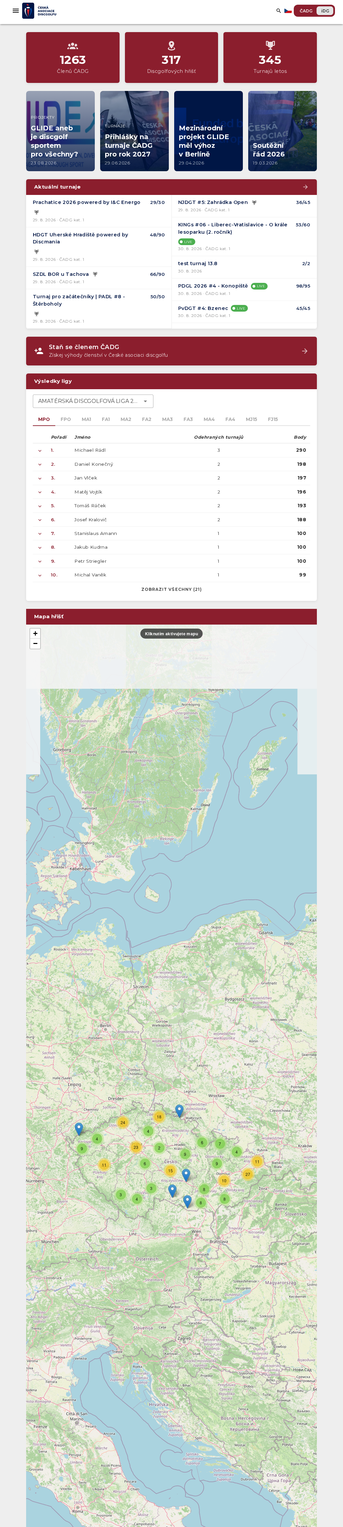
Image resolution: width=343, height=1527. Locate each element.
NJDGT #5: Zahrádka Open (213, 202)
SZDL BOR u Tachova (61, 274)
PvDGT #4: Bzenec (203, 308)
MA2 (126, 419)
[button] (186, 1175)
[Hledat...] (279, 11)
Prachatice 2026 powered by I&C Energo (87, 202)
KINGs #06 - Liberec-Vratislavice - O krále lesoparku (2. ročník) (233, 228)
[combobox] (93, 401)
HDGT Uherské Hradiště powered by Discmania (80, 238)
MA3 (167, 419)
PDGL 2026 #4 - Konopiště (213, 286)
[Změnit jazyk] (289, 11)
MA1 (86, 419)
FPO (66, 419)
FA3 (188, 419)
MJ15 (251, 419)
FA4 (230, 419)
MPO (44, 419)
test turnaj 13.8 (197, 263)
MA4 (209, 419)
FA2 (146, 419)
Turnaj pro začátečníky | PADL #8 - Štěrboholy (79, 300)
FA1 (106, 419)
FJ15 (273, 419)
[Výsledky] (36, 212)
